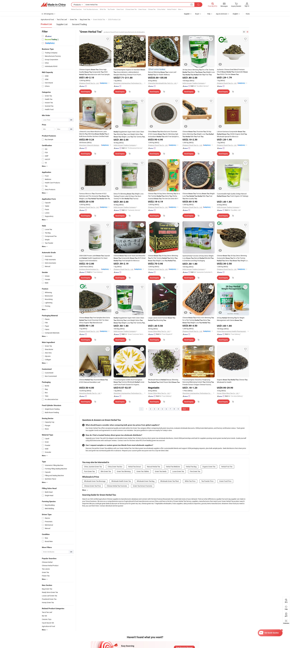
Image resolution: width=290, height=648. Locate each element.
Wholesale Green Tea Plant (169, 481)
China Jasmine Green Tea (93, 467)
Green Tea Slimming (124, 471)
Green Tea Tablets (143, 471)
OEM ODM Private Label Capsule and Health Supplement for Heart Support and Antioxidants (94, 258)
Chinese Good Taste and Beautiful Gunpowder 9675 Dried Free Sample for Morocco (129, 258)
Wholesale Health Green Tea (121, 481)
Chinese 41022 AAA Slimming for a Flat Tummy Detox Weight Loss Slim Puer (198, 320)
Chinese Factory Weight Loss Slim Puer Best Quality (198, 196)
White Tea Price (190, 481)
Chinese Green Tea (131, 9)
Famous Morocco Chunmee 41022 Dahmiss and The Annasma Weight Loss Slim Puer (95, 196)
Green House (142, 9)
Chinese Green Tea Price (92, 486)
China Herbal (161, 9)
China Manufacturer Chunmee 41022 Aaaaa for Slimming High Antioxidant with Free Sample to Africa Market (163, 134)
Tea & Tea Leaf (47, 612)
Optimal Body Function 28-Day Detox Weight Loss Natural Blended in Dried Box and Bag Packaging (198, 258)
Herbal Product (171, 9)
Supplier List (62, 24)
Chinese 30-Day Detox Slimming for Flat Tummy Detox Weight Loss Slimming (163, 258)
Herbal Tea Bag (191, 467)
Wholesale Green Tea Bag (145, 481)
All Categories (48, 14)
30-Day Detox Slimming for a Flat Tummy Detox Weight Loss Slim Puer (198, 72)
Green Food (120, 9)
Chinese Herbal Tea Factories (117, 486)
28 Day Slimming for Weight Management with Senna (230, 319)
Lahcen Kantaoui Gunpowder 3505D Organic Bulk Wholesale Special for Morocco (232, 134)
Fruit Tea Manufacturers (90, 9)
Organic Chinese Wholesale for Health (232, 381)
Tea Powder (111, 9)
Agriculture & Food (48, 626)
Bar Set (44, 616)
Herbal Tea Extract (134, 467)
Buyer (197, 14)
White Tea (103, 9)
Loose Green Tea (178, 471)
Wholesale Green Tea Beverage (94, 481)
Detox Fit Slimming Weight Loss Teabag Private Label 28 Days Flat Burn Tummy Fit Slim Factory (128, 196)
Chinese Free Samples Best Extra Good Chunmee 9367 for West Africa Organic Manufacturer (94, 320)
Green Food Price (225, 481)
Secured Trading (79, 24)
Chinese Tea (151, 9)
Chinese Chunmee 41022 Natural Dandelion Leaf (93, 381)
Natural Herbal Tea (153, 467)
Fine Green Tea (195, 471)
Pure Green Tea (89, 471)
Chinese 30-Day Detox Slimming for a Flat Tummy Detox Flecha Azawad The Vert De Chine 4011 (164, 196)
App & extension (221, 14)
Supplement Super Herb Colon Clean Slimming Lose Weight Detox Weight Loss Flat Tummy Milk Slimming (129, 134)
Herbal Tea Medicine (173, 467)
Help (208, 14)
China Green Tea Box (115, 467)
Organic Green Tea (208, 467)
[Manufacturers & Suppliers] (53, 4)
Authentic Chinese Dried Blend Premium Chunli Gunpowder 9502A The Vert (232, 71)
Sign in (247, 6)
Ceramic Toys (46, 619)
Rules (248, 14)
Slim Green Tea (106, 471)
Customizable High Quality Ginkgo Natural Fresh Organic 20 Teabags (232, 195)
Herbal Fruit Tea (226, 467)
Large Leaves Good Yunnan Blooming (161, 319)
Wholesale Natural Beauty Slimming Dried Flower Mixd (164, 381)
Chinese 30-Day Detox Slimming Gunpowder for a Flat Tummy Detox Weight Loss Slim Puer (233, 258)
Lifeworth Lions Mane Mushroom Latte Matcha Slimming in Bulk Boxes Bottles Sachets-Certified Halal (94, 133)
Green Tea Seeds (160, 471)
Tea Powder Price (207, 481)
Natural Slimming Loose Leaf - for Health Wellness (162, 73)
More (84, 490)
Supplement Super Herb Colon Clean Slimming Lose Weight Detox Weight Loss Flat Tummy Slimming (129, 320)
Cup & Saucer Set (48, 623)
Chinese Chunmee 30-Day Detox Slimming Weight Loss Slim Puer (198, 134)
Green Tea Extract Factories (142, 486)
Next (184, 409)
